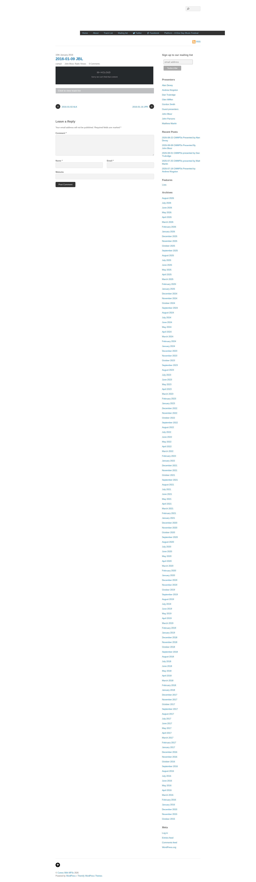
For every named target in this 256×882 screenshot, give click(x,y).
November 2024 (169, 298)
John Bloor (69, 64)
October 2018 (168, 647)
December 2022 (169, 408)
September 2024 (170, 308)
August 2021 (168, 484)
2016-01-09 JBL (69, 59)
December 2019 (169, 580)
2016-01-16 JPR (142, 106)
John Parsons (168, 118)
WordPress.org (169, 847)
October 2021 (168, 475)
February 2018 (169, 685)
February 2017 (169, 742)
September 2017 (170, 709)
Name (59, 160)
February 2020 (169, 570)
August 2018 (168, 656)
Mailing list (123, 33)
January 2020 (168, 575)
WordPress (71, 876)
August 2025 (168, 255)
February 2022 (169, 456)
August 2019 (168, 599)
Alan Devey (167, 85)
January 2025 (168, 289)
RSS (198, 41)
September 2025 (170, 250)
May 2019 (166, 613)
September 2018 (170, 652)
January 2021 (168, 518)
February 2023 (169, 398)
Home (85, 33)
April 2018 (167, 675)
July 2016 (166, 776)
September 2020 (170, 537)
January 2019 (168, 632)
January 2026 (168, 231)
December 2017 (169, 695)
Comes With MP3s (66, 873)
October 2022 (168, 418)
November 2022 (169, 413)
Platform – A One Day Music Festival (181, 33)
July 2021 (166, 489)
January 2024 (168, 346)
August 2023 (168, 370)
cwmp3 (59, 64)
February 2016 (169, 800)
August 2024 (168, 312)
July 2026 (166, 203)
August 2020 (168, 542)
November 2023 (169, 355)
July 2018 (166, 661)
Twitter (138, 33)
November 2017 (169, 699)
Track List (108, 33)
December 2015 (169, 809)
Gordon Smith (168, 104)
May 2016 (166, 785)
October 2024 (168, 303)
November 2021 (169, 470)
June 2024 (167, 322)
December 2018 (169, 637)
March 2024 (167, 336)
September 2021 (170, 480)
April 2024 (167, 332)
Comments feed (169, 842)
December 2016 (169, 752)
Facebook (154, 33)
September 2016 (170, 766)
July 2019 (166, 604)
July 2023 (166, 375)
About (96, 33)
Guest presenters (170, 109)
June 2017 (167, 723)
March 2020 (167, 566)
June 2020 (167, 551)
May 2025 (166, 270)
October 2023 (168, 360)
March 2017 (167, 737)
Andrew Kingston (170, 90)
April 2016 (167, 790)
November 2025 (169, 241)
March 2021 (167, 508)
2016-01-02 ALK (67, 106)
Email (110, 160)
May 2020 (166, 556)
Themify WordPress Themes (90, 876)
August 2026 (168, 198)
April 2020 (167, 561)
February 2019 (169, 628)
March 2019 (167, 623)
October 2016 (168, 761)
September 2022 (170, 422)
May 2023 (166, 384)
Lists (164, 185)
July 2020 (166, 546)
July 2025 (166, 260)
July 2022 (166, 432)
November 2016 (169, 757)
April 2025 (167, 274)
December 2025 (169, 236)
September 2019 (170, 594)
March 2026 (167, 222)
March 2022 (167, 451)
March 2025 (167, 279)
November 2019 (169, 585)
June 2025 (167, 265)
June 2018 (167, 666)
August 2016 (168, 771)
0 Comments (94, 64)
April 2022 (167, 446)
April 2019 (167, 618)
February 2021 (169, 513)
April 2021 (167, 504)
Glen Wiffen (167, 99)
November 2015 (169, 814)
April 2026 (167, 217)
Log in (165, 833)
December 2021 (169, 465)
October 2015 (168, 819)
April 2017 (167, 733)
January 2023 (168, 403)
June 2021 (167, 494)
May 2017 (166, 728)
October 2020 (168, 532)
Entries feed (167, 838)
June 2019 (167, 609)
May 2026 (166, 212)
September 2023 (170, 365)
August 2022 (168, 427)
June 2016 (167, 781)
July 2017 (166, 718)
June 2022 (167, 437)
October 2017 (168, 704)
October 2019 (168, 590)
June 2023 (167, 379)
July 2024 (166, 317)
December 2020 (169, 523)
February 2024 (169, 341)
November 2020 (169, 527)
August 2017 (168, 714)
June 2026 (167, 207)
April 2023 (167, 389)
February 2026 (169, 227)
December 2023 (169, 351)
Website (60, 172)
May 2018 (166, 671)
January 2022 (168, 460)
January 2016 (168, 804)
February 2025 (169, 284)
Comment (61, 133)
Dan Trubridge (169, 95)
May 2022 (166, 441)
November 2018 (169, 642)
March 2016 (167, 795)
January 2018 (168, 690)
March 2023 (167, 394)
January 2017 (168, 747)
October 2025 (168, 246)
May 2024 (166, 327)
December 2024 (169, 293)
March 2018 (167, 680)
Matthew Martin (169, 123)
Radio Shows (80, 64)
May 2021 (166, 499)
